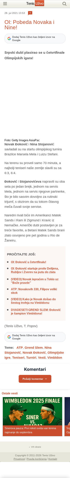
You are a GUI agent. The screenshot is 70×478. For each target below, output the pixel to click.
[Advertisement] (35, 100)
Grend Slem (34, 347)
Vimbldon (54, 357)
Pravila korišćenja (37, 459)
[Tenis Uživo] (39, 4)
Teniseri (18, 357)
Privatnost (19, 459)
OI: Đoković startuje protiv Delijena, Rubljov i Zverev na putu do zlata (35, 270)
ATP (20, 347)
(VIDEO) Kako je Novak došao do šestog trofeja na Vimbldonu (33, 301)
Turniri (31, 357)
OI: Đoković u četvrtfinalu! (28, 262)
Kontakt (52, 459)
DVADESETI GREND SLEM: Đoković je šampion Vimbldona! (36, 311)
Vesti (42, 357)
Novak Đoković (34, 352)
